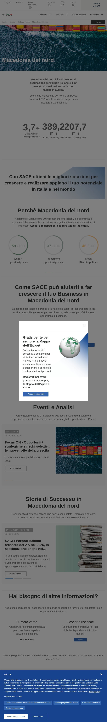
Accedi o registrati (36, 394)
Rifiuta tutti (38, 716)
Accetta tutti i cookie (16, 716)
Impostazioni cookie (13, 696)
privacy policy (94, 691)
